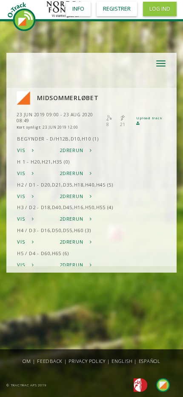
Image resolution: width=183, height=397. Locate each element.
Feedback (50, 361)
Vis (22, 150)
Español (149, 361)
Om (27, 361)
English (122, 361)
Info (78, 8)
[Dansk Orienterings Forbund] (138, 384)
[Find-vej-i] (159, 384)
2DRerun (72, 150)
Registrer (117, 8)
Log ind (159, 8)
